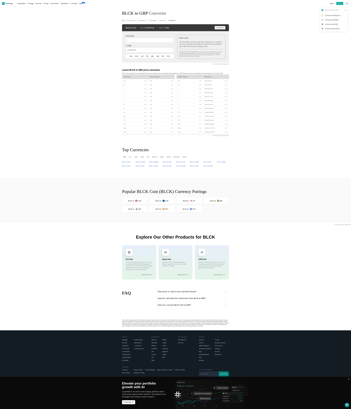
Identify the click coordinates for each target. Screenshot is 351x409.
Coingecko (224, 64)
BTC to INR (126, 166)
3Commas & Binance (205, 348)
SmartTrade (125, 348)
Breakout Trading (139, 373)
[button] (347, 405)
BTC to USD (167, 162)
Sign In (332, 3)
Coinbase (154, 348)
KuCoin (154, 354)
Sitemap (217, 348)
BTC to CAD (153, 166)
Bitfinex (154, 346)
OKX (153, 351)
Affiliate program (204, 346)
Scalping (124, 370)
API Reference (182, 340)
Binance (154, 340)
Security (217, 351)
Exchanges (125, 360)
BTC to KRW (180, 166)
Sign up (339, 3)
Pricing (217, 340)
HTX (153, 357)
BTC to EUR (180, 162)
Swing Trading (138, 370)
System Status (138, 340)
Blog (200, 351)
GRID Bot (125, 340)
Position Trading (180, 370)
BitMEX (164, 340)
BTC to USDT (140, 162)
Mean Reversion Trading (164, 370)
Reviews (201, 360)
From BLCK (130, 36)
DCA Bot (124, 343)
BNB (163, 357)
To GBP (128, 46)
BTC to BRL (221, 162)
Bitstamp (154, 343)
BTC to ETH (126, 162)
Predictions (218, 354)
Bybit (153, 360)
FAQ (200, 357)
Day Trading (126, 373)
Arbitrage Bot (126, 354)
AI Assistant (137, 346)
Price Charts (218, 346)
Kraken (164, 343)
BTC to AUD (140, 166)
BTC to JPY (208, 162)
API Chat (180, 343)
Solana (164, 354)
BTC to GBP (194, 162)
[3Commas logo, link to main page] (7, 3)
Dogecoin (165, 351)
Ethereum (165, 348)
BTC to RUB (208, 166)
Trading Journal (139, 348)
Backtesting (137, 343)
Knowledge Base (204, 354)
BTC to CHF (194, 166)
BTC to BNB (153, 162)
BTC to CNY (167, 166)
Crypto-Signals (126, 357)
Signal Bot (125, 346)
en (347, 3)
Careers (201, 343)
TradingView (126, 351)
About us (201, 340)
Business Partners (220, 343)
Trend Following (150, 370)
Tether (164, 346)
